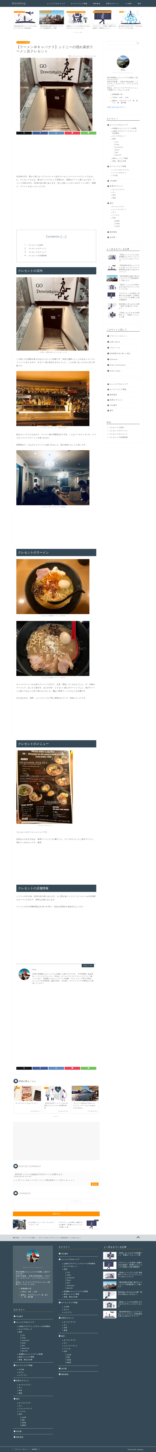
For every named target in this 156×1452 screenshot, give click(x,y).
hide (63, 237)
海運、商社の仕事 (119, 161)
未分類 (112, 237)
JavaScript (119, 147)
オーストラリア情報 (79, 4)
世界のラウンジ (112, 4)
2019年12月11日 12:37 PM (22, 1176)
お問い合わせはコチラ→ (116, 107)
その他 (115, 175)
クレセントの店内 (35, 245)
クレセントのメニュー (37, 252)
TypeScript (25, 1348)
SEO (116, 152)
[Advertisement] (56, 155)
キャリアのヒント (119, 136)
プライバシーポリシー (118, 336)
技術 (114, 139)
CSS (116, 142)
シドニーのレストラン (121, 170)
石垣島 (117, 223)
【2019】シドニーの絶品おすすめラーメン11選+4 (36, 1174)
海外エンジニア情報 (120, 158)
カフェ (21, 1372)
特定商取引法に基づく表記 (120, 353)
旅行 (139, 4)
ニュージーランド (119, 209)
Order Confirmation (118, 365)
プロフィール (115, 348)
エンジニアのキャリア (56, 4)
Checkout (114, 359)
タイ (114, 192)
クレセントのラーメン (37, 248)
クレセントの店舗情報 (37, 255)
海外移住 (96, 4)
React (117, 150)
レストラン (23, 1375)
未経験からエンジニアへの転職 (124, 128)
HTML (117, 144)
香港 (114, 198)
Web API (118, 155)
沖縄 (23, 1420)
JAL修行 (128, 4)
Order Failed (115, 371)
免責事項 (34, 1449)
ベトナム (115, 215)
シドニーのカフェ (119, 173)
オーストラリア (118, 189)
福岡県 (117, 221)
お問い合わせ (115, 342)
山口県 (117, 226)
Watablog (19, 3)
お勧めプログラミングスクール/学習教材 (124, 132)
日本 (114, 195)
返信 (95, 1184)
